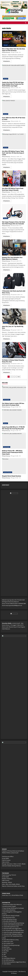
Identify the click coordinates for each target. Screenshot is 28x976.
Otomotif (5, 45)
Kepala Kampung (6, 52)
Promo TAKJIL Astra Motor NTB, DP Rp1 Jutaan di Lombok (14, 108)
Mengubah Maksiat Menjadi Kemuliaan (11, 476)
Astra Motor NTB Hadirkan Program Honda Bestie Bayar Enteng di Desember (14, 178)
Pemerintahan (7, 399)
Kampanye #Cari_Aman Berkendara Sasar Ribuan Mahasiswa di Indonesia (14, 247)
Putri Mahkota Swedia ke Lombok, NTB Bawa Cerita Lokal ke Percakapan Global (13, 404)
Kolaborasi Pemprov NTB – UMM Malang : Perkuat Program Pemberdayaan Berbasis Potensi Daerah (12, 452)
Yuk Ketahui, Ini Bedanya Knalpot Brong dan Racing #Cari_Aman (14, 350)
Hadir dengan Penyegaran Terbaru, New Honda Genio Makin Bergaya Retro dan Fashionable (14, 212)
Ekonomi (5, 423)
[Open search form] (25, 22)
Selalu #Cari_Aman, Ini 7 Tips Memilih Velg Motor (14, 316)
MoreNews (21, 971)
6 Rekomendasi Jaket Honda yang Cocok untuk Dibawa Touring (14, 281)
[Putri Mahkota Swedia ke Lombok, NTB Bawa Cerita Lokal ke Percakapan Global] (14, 393)
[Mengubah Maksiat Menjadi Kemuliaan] (14, 466)
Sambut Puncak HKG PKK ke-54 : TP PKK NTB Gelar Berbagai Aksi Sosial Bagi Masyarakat (13, 428)
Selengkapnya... (7, 61)
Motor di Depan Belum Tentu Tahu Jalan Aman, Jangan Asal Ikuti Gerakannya (14, 39)
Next (19, 376)
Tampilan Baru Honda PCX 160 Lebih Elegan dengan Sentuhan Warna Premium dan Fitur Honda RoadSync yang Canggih (14, 72)
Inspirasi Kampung (7, 472)
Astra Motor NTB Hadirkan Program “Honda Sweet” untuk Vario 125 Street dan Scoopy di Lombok (14, 141)
